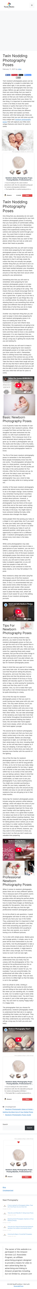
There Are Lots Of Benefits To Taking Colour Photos (20, 1213)
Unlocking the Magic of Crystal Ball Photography (20, 1234)
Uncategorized (8, 1190)
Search (5, 1124)
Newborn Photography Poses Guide (18, 1115)
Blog (4, 1187)
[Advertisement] (18, 29)
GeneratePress (18, 1286)
